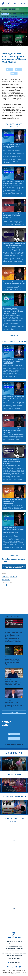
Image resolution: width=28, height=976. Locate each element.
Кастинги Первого (10, 948)
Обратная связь (6, 953)
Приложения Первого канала (14, 946)
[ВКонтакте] (9, 69)
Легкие (8, 9)
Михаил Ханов (5, 576)
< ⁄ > (12, 74)
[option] (7, 39)
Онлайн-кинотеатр (14, 943)
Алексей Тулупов (5, 579)
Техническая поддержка (19, 953)
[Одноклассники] (18, 69)
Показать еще (14, 335)
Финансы (4, 585)
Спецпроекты (18, 941)
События (8, 955)
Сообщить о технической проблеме (17, 48)
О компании (9, 941)
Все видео (20, 948)
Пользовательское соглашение (14, 950)
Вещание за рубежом (15, 962)
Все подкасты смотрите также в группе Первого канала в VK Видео (14, 566)
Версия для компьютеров (14, 958)
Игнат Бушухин (13, 576)
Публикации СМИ (17, 955)
